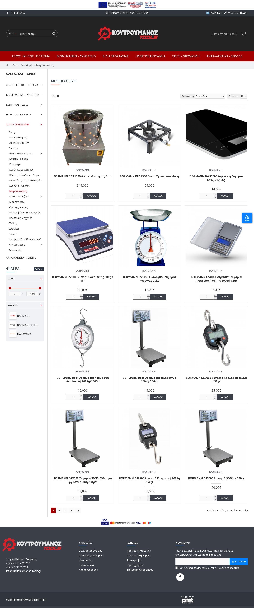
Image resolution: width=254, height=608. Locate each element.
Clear (40, 269)
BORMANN (82, 170)
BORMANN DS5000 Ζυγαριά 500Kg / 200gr (216, 478)
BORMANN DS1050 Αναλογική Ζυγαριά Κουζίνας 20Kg (149, 279)
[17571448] (180, 577)
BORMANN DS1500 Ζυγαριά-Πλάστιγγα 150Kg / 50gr (149, 379)
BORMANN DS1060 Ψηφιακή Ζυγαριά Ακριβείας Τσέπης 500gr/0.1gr (216, 279)
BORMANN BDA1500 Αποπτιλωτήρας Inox (82, 176)
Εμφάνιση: (234, 96)
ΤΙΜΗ (11, 278)
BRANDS (12, 305)
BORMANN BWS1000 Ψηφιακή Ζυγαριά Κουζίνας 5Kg (216, 178)
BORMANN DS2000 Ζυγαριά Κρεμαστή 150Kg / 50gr (216, 379)
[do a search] (54, 33)
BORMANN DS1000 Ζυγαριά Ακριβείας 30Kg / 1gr (82, 279)
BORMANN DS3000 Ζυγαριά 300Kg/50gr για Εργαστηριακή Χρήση (82, 480)
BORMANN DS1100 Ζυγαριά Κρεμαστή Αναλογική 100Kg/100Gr (83, 379)
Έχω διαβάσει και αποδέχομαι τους (208, 567)
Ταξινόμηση (188, 96)
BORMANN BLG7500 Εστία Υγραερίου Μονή (149, 176)
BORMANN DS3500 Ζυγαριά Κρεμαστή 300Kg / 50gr (149, 480)
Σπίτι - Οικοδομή (22, 65)
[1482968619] (8, 13)
